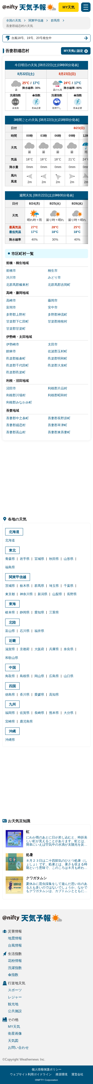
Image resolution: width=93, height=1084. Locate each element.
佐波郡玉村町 (57, 351)
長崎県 (39, 713)
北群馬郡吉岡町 (59, 284)
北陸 (12, 622)
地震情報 (15, 938)
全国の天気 (13, 20)
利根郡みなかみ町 (19, 402)
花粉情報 (15, 961)
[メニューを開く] (86, 7)
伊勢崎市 (12, 344)
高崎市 (11, 300)
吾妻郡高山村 (16, 432)
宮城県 (39, 559)
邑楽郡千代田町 (17, 365)
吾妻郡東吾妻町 (59, 432)
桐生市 (53, 270)
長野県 (72, 594)
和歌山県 (11, 658)
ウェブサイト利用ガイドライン (31, 1074)
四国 (12, 686)
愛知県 (39, 612)
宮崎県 (10, 721)
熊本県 (54, 713)
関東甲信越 (36, 20)
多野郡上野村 (16, 314)
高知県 (54, 694)
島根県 (25, 676)
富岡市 (11, 307)
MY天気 (68, 7)
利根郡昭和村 (57, 395)
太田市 (53, 344)
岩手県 (25, 559)
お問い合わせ (18, 1047)
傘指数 (13, 975)
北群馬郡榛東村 (17, 284)
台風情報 (15, 945)
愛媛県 (39, 694)
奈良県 (68, 649)
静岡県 (25, 612)
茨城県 (10, 586)
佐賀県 (25, 713)
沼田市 (11, 388)
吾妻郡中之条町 (17, 418)
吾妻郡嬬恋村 (16, 425)
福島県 (10, 567)
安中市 (53, 307)
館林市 (11, 351)
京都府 (25, 649)
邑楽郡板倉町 (16, 358)
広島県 (54, 676)
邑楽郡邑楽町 (16, 372)
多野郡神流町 (57, 314)
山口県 (68, 676)
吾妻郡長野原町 (59, 418)
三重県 (54, 612)
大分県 (68, 713)
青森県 (10, 559)
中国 (12, 667)
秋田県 (54, 559)
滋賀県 (10, 649)
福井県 (39, 631)
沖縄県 (10, 740)
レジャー (15, 997)
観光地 (13, 1004)
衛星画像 (15, 1033)
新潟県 (42, 594)
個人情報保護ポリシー (47, 1069)
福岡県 (10, 713)
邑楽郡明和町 (57, 358)
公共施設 (15, 1011)
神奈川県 (26, 594)
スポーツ (15, 990)
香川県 (25, 694)
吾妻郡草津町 (57, 425)
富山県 (10, 631)
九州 (12, 704)
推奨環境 (61, 1074)
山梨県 (57, 594)
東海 (12, 604)
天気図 (13, 1041)
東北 (12, 550)
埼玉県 (54, 586)
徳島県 (10, 694)
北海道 (14, 532)
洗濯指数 (15, 968)
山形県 (68, 559)
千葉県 (68, 586)
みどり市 (54, 277)
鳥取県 (10, 676)
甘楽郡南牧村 (57, 321)
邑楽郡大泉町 (57, 365)
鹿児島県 (26, 721)
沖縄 (12, 731)
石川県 (25, 631)
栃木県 (25, 586)
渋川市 (11, 277)
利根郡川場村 (16, 395)
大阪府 (39, 649)
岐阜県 (10, 612)
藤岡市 (53, 300)
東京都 (10, 594)
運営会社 (77, 1074)
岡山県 (39, 676)
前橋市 (11, 270)
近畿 (12, 641)
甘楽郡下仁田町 (17, 321)
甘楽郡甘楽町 (16, 328)
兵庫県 (54, 649)
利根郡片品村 (57, 388)
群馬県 (55, 20)
